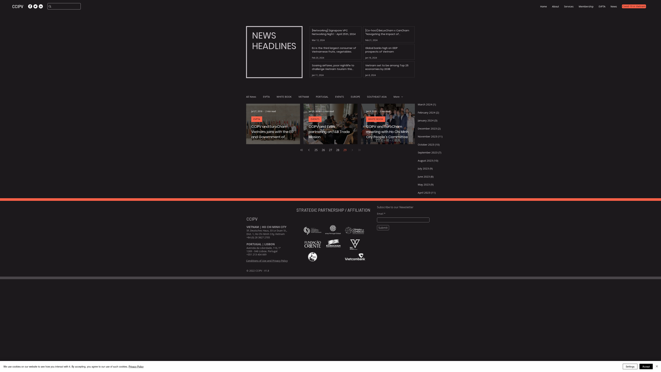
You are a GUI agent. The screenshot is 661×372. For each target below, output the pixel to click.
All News (251, 96)
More (397, 96)
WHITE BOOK (284, 96)
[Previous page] (309, 150)
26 (323, 150)
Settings (630, 366)
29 (345, 150)
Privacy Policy (136, 366)
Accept (646, 366)
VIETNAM (303, 96)
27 (330, 150)
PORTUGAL (322, 96)
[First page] (301, 150)
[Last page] (359, 150)
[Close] (657, 366)
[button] (555, 6)
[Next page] (352, 150)
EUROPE (355, 96)
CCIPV (17, 6)
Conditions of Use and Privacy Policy (267, 260)
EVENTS (339, 96)
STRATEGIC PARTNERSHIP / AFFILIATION (333, 210)
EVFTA (266, 96)
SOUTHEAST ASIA (377, 96)
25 (316, 150)
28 (337, 150)
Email (380, 214)
